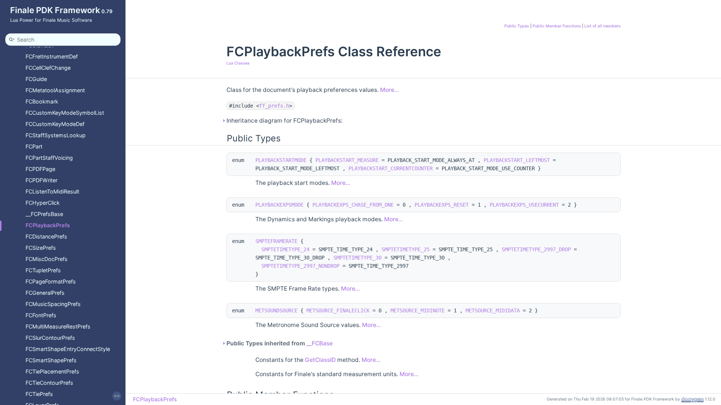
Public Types (516, 26)
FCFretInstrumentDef (52, 56)
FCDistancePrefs (46, 236)
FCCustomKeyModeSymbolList (65, 113)
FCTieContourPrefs (49, 383)
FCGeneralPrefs (45, 293)
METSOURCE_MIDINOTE (418, 311)
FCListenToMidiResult (52, 191)
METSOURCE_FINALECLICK (338, 311)
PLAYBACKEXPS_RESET (442, 205)
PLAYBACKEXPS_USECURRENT (524, 205)
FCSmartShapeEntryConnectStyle (68, 349)
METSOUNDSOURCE (276, 311)
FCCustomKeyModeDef (55, 124)
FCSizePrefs (41, 247)
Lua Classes (238, 63)
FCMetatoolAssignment (55, 90)
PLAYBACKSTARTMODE (280, 160)
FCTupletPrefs (43, 270)
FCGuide (36, 79)
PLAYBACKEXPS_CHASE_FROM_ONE (353, 205)
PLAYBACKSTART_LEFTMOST (517, 160)
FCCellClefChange (48, 67)
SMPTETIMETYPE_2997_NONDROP (300, 266)
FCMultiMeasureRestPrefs (58, 326)
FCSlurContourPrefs (50, 337)
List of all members (602, 26)
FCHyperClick (43, 203)
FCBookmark (42, 101)
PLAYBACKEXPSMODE (279, 205)
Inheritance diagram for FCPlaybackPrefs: (284, 120)
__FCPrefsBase (44, 214)
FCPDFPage (40, 169)
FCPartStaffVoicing (49, 157)
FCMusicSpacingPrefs (53, 304)
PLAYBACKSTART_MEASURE (347, 160)
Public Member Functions (556, 26)
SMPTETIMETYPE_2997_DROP (536, 249)
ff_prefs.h (274, 106)
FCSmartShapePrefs (51, 360)
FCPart (34, 146)
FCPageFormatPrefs (51, 281)
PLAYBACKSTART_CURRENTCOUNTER (390, 168)
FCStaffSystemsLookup (56, 135)
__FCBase (319, 343)
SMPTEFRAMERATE (276, 241)
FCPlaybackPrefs (48, 225)
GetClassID (320, 359)
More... (389, 89)
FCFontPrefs (41, 315)
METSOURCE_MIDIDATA (493, 311)
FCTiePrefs (39, 394)
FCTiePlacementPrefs (52, 371)
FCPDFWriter (41, 180)
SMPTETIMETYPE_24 (285, 249)
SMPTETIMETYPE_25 (406, 249)
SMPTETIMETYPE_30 (357, 258)
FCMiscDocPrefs (47, 259)
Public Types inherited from (279, 343)
